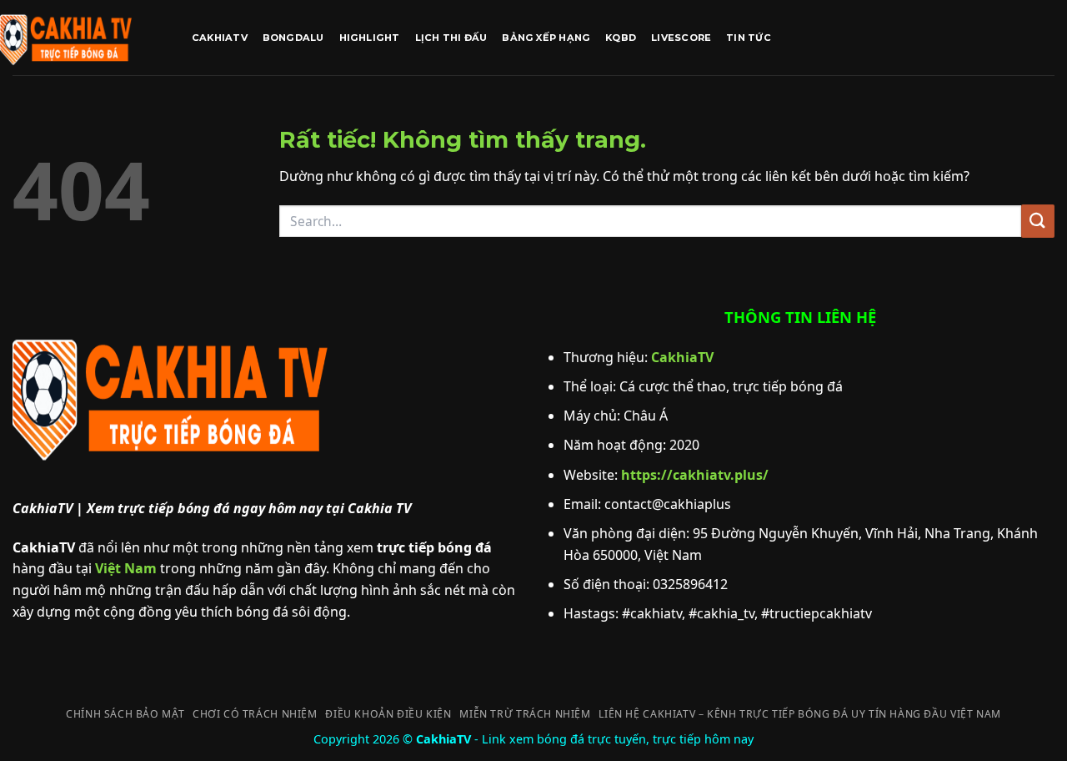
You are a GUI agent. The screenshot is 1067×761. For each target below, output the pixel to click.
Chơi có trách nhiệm (255, 714)
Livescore (681, 37)
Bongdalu (293, 37)
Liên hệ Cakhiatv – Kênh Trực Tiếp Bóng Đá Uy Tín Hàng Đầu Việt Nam (799, 714)
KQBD (620, 37)
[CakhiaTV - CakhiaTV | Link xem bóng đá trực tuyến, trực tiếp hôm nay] (83, 37)
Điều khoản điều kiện (388, 714)
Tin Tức (748, 37)
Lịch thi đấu (451, 37)
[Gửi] (1037, 220)
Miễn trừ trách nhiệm (524, 714)
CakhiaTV (220, 37)
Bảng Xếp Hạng (546, 37)
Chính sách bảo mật (125, 714)
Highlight (369, 37)
